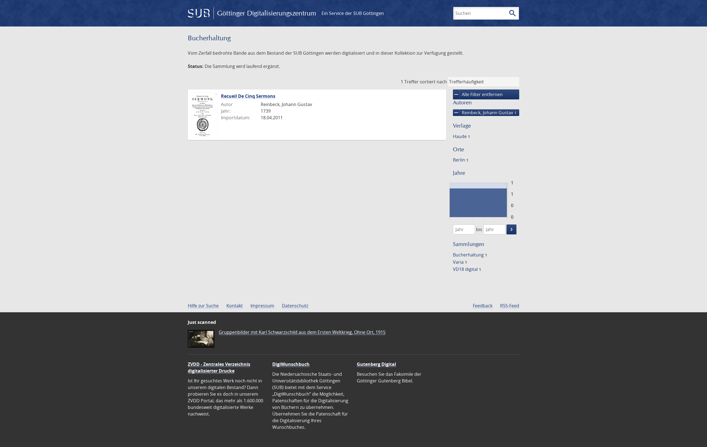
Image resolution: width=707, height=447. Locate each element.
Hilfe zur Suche (203, 306)
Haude (461, 136)
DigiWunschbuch (291, 364)
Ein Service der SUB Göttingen (352, 13)
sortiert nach (433, 82)
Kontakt (234, 306)
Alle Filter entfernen (478, 94)
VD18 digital (467, 269)
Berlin (460, 160)
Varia (460, 262)
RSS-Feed (509, 306)
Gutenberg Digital (376, 364)
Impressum (262, 306)
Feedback (482, 306)
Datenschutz (295, 306)
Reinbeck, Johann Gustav (484, 112)
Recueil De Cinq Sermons (248, 96)
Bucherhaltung (470, 255)
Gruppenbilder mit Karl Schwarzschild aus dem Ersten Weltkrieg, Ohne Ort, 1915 (302, 332)
